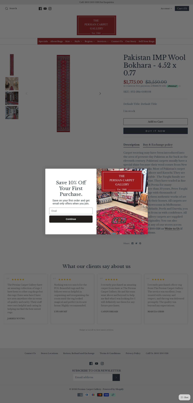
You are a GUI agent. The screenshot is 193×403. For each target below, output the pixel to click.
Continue (71, 219)
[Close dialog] (144, 172)
